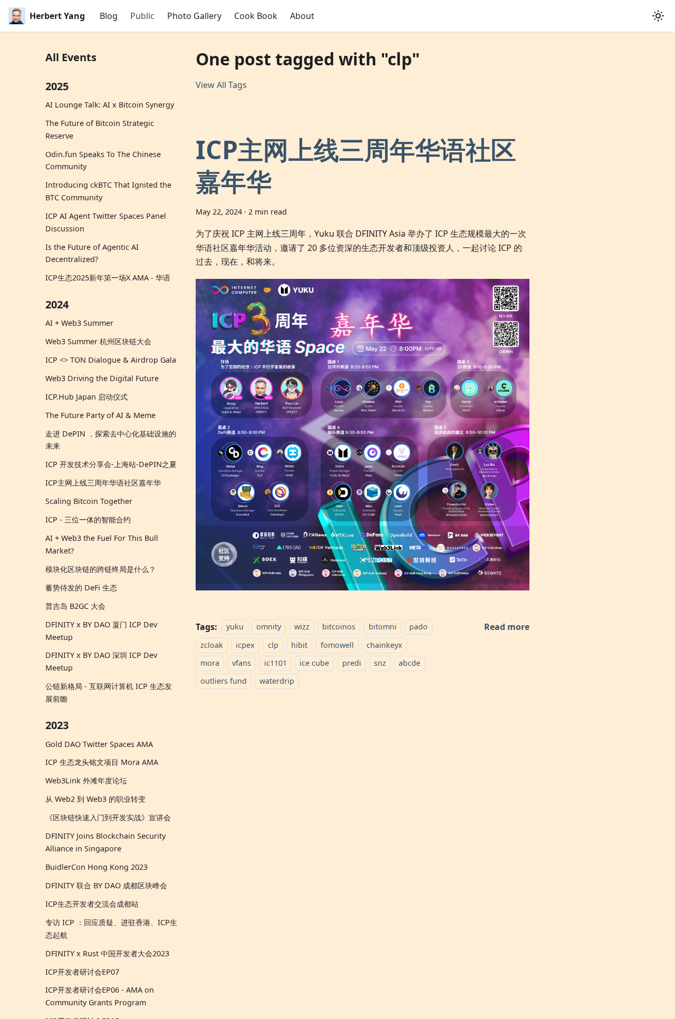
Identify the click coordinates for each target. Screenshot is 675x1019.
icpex (245, 645)
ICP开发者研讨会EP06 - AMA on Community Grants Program (99, 996)
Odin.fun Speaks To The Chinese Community (103, 160)
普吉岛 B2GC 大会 (75, 606)
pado (418, 627)
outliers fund (223, 681)
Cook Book (255, 16)
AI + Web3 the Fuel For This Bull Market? (101, 544)
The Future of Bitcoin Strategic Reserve (99, 129)
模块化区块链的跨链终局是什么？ (100, 569)
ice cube (314, 663)
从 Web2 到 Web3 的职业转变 (95, 799)
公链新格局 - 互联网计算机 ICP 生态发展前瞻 (108, 692)
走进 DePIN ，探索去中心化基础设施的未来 (110, 440)
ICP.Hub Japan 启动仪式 (86, 397)
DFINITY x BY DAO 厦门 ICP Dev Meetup (101, 630)
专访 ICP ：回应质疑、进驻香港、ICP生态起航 (111, 928)
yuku (235, 627)
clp (273, 645)
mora (209, 663)
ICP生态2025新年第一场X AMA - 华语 (107, 278)
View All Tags (221, 85)
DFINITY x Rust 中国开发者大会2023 (107, 953)
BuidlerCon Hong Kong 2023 (96, 867)
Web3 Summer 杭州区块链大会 (98, 341)
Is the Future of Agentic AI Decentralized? (92, 253)
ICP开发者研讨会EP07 (82, 971)
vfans (241, 663)
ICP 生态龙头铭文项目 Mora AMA (101, 762)
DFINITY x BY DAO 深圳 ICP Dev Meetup (101, 661)
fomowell (337, 645)
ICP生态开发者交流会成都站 (92, 904)
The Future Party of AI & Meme (100, 415)
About (302, 16)
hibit (299, 645)
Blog (109, 16)
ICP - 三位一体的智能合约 (88, 520)
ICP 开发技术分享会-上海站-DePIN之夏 (111, 464)
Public (142, 16)
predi (351, 663)
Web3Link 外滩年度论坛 (86, 780)
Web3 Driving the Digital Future (102, 378)
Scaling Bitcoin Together (88, 501)
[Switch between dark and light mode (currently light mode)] (658, 15)
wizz (302, 627)
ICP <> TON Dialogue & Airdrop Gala (110, 360)
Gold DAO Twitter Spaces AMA (99, 744)
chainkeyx (384, 645)
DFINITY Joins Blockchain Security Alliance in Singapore (105, 842)
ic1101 (275, 663)
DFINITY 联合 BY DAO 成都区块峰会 (106, 885)
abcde (409, 663)
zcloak (211, 645)
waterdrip (276, 681)
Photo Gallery (194, 16)
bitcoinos (338, 627)
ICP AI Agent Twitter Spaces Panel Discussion (105, 222)
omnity (268, 627)
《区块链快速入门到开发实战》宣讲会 (108, 817)
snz (380, 663)
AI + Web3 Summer (79, 323)
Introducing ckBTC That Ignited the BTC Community (108, 191)
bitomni (383, 627)
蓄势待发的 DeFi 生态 (81, 588)
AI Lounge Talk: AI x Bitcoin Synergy (109, 105)
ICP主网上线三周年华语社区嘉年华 (103, 483)
